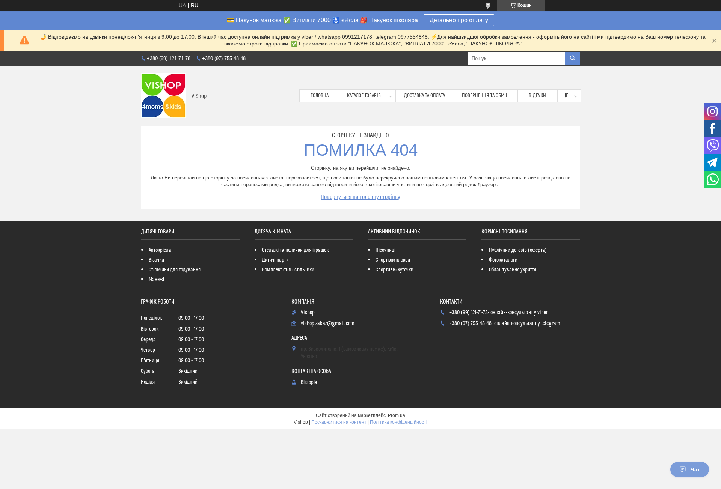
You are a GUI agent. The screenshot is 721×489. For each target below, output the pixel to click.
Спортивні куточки (394, 270)
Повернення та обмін (485, 96)
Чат (695, 469)
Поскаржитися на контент (339, 422)
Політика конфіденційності (398, 422)
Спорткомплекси (393, 260)
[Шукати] (572, 58)
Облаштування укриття (512, 270)
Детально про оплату (459, 20)
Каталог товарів (364, 96)
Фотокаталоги (503, 260)
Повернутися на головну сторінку (360, 197)
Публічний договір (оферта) (518, 250)
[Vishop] (163, 95)
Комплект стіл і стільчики (288, 270)
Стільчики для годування (175, 270)
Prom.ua (396, 415)
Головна (320, 96)
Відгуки (537, 96)
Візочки (156, 260)
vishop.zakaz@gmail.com (327, 323)
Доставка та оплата (424, 96)
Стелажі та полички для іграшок (295, 250)
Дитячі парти (275, 260)
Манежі (156, 280)
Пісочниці (385, 250)
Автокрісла (160, 250)
